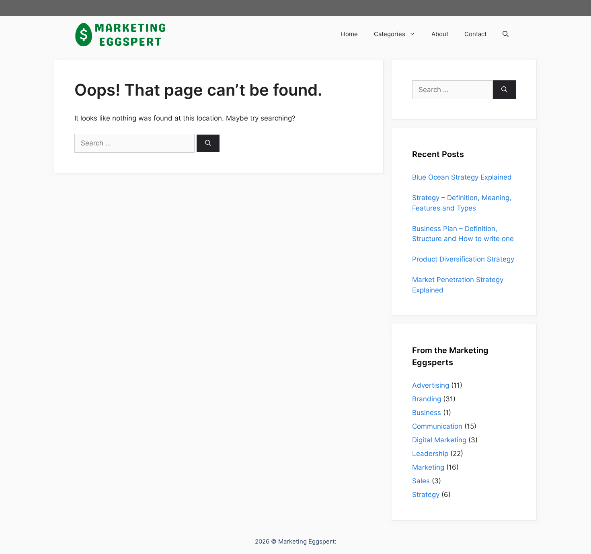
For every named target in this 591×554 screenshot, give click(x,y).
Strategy (425, 495)
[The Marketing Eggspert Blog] (120, 34)
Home (349, 34)
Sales (421, 481)
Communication (437, 426)
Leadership (430, 454)
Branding (426, 399)
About (439, 34)
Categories (389, 34)
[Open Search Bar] (506, 34)
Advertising (430, 385)
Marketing (428, 467)
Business (426, 413)
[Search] (208, 144)
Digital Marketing (439, 440)
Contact (475, 34)
